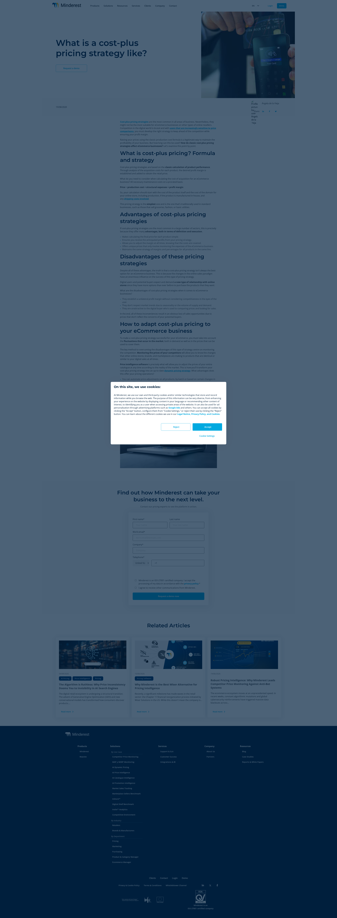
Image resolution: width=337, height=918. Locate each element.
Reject (176, 427)
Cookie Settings (207, 435)
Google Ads (174, 407)
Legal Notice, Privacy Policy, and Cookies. (198, 414)
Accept (207, 427)
